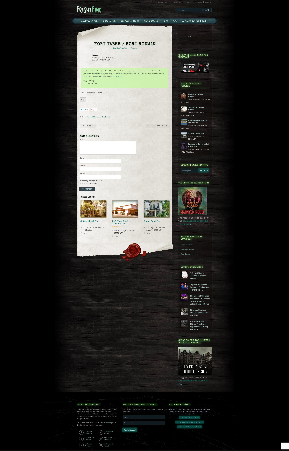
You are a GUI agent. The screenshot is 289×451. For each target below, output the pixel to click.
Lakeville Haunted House (196, 95)
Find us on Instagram (108, 439)
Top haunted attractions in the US (189, 422)
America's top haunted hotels (190, 427)
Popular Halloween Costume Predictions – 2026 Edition (199, 287)
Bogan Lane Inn (152, 221)
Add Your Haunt (163, 2)
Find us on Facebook (88, 432)
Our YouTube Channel (89, 439)
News (165, 21)
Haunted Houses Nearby (195, 21)
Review (82, 140)
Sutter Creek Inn (89, 221)
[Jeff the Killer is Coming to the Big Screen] (184, 278)
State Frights (109, 423)
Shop (175, 21)
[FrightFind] (98, 10)
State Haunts (151, 21)
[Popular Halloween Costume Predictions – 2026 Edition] (184, 289)
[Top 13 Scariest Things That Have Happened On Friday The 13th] (184, 326)
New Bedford (118, 48)
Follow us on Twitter (108, 432)
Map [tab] (82, 100)
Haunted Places (92, 117)
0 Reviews (133, 48)
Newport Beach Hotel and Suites (197, 121)
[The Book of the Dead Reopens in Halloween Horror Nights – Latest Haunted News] (184, 300)
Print (100, 92)
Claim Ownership (88, 92)
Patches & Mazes (130, 21)
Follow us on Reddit (108, 445)
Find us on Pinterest (88, 445)
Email (82, 166)
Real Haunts (110, 21)
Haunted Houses (90, 21)
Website (82, 173)
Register (208, 2)
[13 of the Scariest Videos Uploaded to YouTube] (184, 314)
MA (125, 48)
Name (82, 158)
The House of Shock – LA (157, 126)
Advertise (177, 2)
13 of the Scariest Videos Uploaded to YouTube (198, 312)
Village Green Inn (196, 133)
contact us (118, 76)
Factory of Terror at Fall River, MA (199, 145)
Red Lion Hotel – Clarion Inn (121, 222)
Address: (95, 55)
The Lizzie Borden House (196, 108)
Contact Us (189, 2)
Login (199, 2)
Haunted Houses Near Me (190, 417)
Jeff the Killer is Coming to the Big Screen (198, 276)
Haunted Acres (88, 126)
